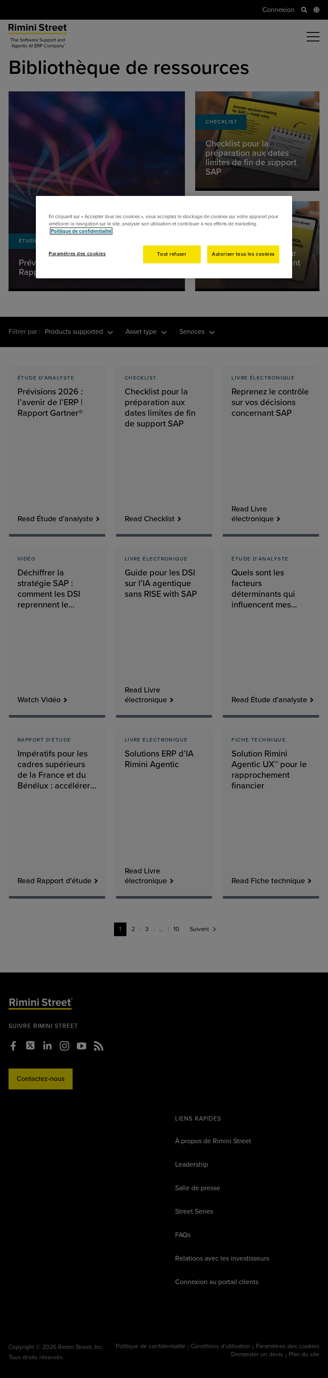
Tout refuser (171, 254)
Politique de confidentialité (81, 231)
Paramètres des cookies (77, 254)
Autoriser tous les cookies (243, 254)
